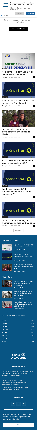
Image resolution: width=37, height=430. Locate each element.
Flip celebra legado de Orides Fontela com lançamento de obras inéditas (23, 294)
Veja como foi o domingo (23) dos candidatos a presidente (18, 73)
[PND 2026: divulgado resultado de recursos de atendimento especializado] (7, 283)
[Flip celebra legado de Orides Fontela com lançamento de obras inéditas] (7, 294)
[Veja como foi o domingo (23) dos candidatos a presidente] (18, 61)
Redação (4, 77)
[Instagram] (18, 404)
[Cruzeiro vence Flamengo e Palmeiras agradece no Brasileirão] (18, 210)
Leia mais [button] (15, 419)
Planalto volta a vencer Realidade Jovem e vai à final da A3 (18, 101)
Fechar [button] (18, 425)
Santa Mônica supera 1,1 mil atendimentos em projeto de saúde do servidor (23, 304)
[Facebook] (13, 404)
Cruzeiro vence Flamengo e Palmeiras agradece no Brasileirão (18, 221)
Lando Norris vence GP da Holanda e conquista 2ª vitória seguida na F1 (16, 191)
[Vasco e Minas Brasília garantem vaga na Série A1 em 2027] (18, 150)
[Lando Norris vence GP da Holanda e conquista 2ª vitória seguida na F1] (18, 178)
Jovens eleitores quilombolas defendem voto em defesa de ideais (16, 132)
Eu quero (31, 13)
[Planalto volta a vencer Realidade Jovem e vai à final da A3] (18, 90)
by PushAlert (6, 15)
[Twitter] (24, 404)
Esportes (5, 97)
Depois (19, 13)
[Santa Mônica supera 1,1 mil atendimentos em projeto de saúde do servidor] (7, 304)
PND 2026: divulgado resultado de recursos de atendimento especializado (23, 283)
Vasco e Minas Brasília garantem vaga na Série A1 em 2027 (17, 161)
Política (5, 68)
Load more (18, 230)
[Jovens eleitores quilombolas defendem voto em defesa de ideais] (18, 118)
